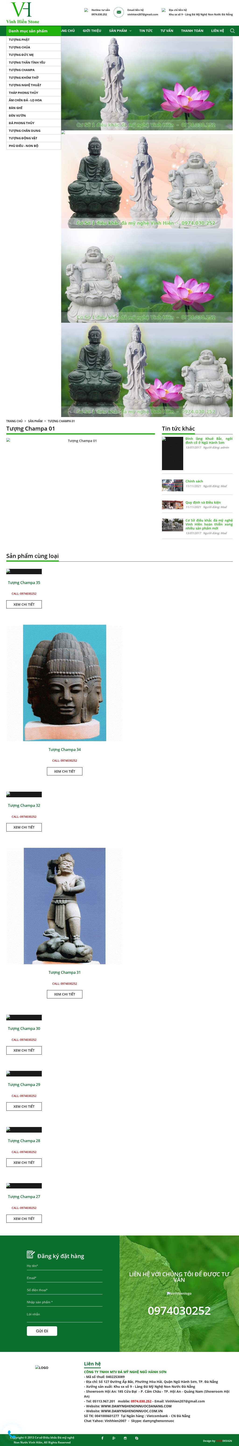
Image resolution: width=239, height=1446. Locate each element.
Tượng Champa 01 (61, 421)
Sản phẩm (118, 30)
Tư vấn (167, 30)
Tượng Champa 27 (24, 1196)
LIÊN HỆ (217, 30)
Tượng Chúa (19, 47)
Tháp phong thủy (23, 93)
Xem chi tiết (24, 604)
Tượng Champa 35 (24, 582)
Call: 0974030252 (24, 594)
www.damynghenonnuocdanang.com (136, 1406)
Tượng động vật (23, 138)
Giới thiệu (92, 30)
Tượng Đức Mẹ (21, 55)
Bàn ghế (15, 108)
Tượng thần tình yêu (27, 62)
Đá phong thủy (21, 123)
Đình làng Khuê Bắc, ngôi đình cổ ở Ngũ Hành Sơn (209, 440)
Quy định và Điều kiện (203, 502)
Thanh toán (192, 30)
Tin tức (146, 30)
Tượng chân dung (24, 131)
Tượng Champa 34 (65, 749)
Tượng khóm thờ (24, 77)
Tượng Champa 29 (24, 1084)
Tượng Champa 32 (24, 805)
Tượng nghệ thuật (25, 85)
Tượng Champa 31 (65, 972)
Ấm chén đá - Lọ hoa (25, 100)
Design (224, 1441)
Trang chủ (65, 30)
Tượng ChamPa (22, 70)
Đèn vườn (17, 115)
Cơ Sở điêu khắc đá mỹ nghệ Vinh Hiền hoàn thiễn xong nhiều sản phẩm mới (209, 524)
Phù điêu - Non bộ (23, 146)
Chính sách (194, 481)
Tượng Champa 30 (24, 1028)
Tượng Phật (19, 39)
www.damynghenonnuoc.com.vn (132, 1411)
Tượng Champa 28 (24, 1140)
